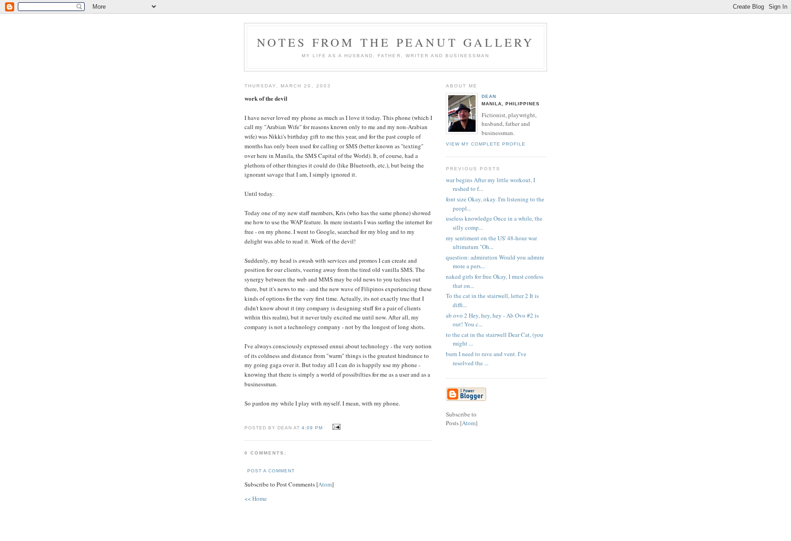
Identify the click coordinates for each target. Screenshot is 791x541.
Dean (489, 96)
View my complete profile (486, 143)
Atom (325, 484)
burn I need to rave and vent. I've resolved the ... (486, 358)
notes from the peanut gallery (396, 42)
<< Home (255, 498)
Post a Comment (271, 470)
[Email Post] (334, 427)
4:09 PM (313, 427)
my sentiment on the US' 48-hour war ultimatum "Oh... (491, 242)
